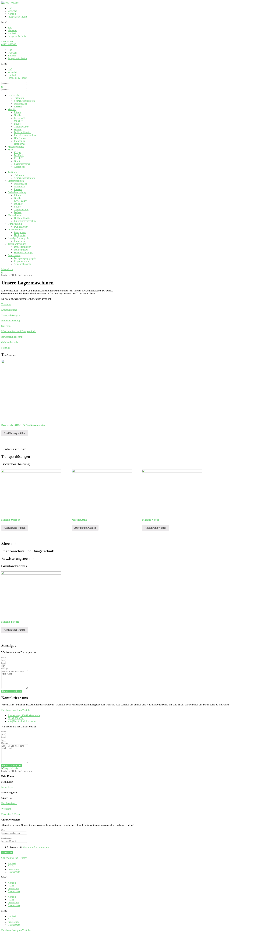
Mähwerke (19, 186)
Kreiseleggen (20, 118)
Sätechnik (6, 326)
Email (3, 663)
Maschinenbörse (16, 146)
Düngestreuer (21, 138)
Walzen (17, 129)
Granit (17, 161)
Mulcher (18, 121)
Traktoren (19, 98)
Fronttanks (19, 141)
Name (3, 657)
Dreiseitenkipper (22, 246)
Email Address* (7, 838)
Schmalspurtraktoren (24, 178)
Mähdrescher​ (20, 103)
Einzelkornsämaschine (25, 221)
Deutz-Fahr (13, 95)
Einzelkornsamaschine (25, 135)
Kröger (17, 152)
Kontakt (12, 13)
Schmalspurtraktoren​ (24, 100)
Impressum (13, 869)
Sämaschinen (14, 215)
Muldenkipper (21, 249)
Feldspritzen (20, 232)
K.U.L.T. (18, 158)
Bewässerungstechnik (12, 336)
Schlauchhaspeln (22, 264)
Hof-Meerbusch (9, 803)
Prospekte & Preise (17, 16)
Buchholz (19, 155)
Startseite (5, 275)
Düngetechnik (15, 223)
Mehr (10, 149)
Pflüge (17, 123)
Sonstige (6, 347)
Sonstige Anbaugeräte (19, 238)
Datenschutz (14, 872)
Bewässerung (14, 255)
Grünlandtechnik (9, 342)
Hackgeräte (19, 143)
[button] (137, 22)
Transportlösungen (17, 244)
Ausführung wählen (14, 433)
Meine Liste (7, 787)
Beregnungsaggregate (25, 258)
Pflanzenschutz (15, 229)
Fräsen (17, 112)
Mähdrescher (20, 183)
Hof (10, 8)
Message (4, 669)
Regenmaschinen (22, 261)
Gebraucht (19, 166)
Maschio (12, 109)
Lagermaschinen (22, 164)
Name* (4, 830)
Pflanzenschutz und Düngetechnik (18, 331)
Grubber (18, 115)
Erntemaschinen (16, 180)
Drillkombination (22, 132)
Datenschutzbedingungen (36, 847)
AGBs (11, 866)
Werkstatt (12, 11)
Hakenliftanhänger (23, 252)
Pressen (18, 106)
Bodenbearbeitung (17, 192)
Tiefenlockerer (21, 126)
